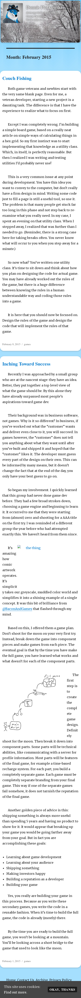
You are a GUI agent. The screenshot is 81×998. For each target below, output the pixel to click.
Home (11, 980)
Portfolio (32, 26)
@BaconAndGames (17, 609)
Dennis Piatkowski (44, 7)
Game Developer (37, 16)
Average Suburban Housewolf (45, 12)
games (27, 344)
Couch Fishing (16, 78)
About (30, 37)
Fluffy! (30, 23)
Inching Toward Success (26, 363)
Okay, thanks (62, 989)
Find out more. (15, 992)
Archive (61, 37)
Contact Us (45, 37)
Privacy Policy (60, 980)
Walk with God (35, 19)
